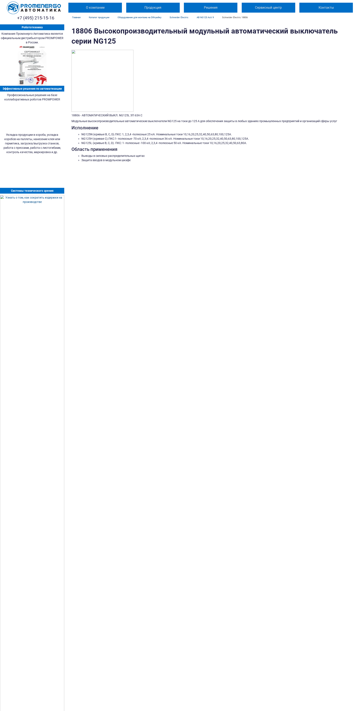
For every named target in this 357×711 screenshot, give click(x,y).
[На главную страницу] (34, 7)
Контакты (326, 8)
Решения (211, 8)
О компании (95, 8)
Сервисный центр (268, 8)
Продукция (152, 8)
